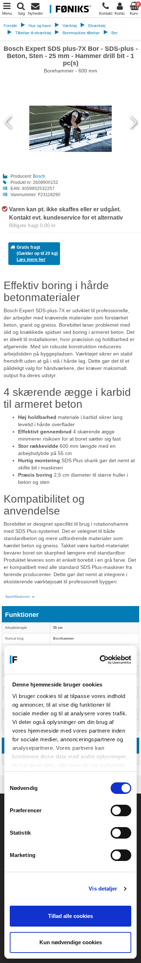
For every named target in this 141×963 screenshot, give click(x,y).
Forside (10, 25)
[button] (20, 597)
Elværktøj (96, 25)
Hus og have (40, 25)
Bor (114, 33)
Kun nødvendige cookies (70, 942)
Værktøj (70, 25)
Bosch (39, 176)
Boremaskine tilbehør (81, 33)
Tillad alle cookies (70, 916)
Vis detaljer (103, 888)
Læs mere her (31, 259)
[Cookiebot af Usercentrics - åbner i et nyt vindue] (100, 659)
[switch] (121, 810)
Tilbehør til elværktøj (33, 33)
